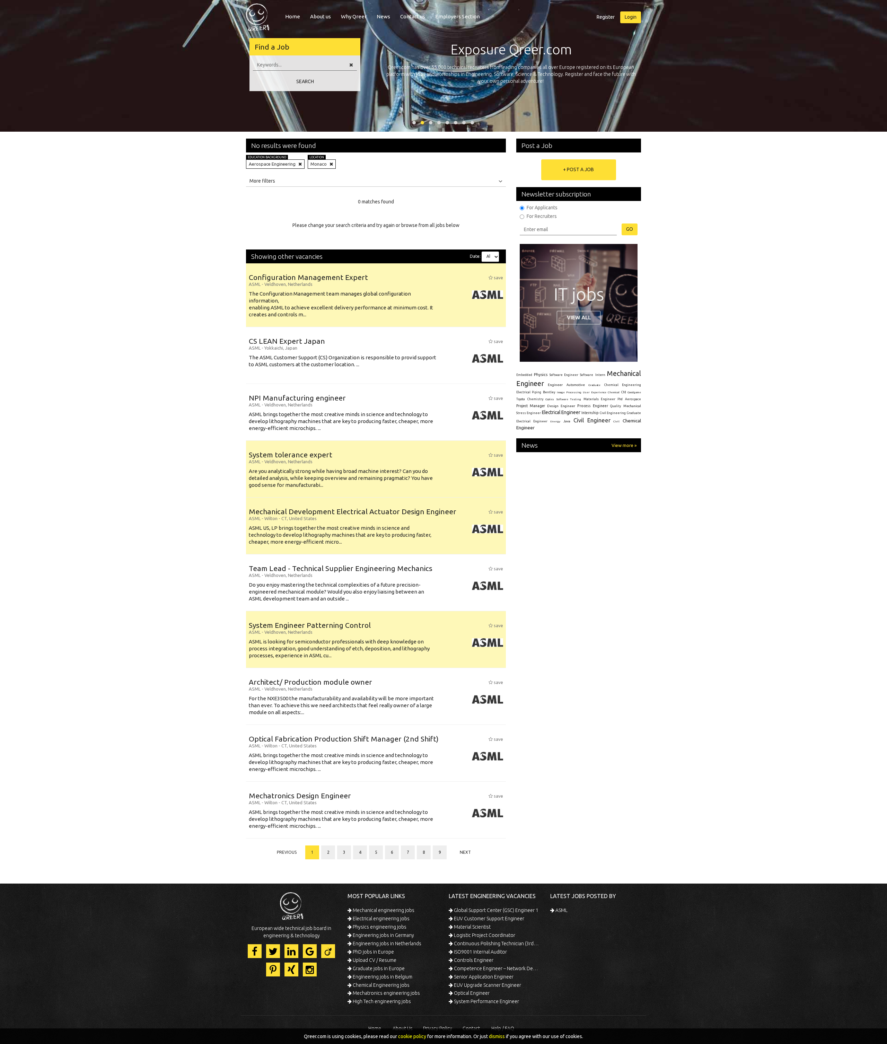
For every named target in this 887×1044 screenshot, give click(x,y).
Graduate (594, 385)
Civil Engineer (592, 420)
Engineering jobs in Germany (383, 935)
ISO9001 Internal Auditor (480, 952)
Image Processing (569, 392)
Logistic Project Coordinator (484, 935)
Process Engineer (592, 406)
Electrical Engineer (561, 412)
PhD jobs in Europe (373, 952)
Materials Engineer (599, 399)
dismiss (497, 1036)
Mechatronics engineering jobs (386, 993)
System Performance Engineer (486, 1001)
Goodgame (634, 392)
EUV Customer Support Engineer (488, 918)
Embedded (524, 375)
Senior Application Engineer (483, 977)
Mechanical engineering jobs (383, 910)
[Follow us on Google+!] (310, 951)
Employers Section (457, 16)
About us (320, 16)
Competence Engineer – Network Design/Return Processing (496, 968)
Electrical (523, 392)
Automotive (576, 385)
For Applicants (542, 207)
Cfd (623, 392)
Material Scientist (472, 927)
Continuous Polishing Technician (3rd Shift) (496, 943)
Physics (540, 374)
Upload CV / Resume (374, 960)
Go (629, 229)
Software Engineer (564, 375)
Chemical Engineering (622, 385)
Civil (616, 421)
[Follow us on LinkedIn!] (291, 951)
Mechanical (632, 406)
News (383, 16)
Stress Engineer (528, 413)
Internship (590, 413)
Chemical (614, 392)
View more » (624, 445)
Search (305, 81)
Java (566, 421)
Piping (536, 392)
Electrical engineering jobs (381, 918)
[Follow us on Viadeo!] (328, 951)
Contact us (412, 16)
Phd (620, 399)
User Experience (594, 392)
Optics (549, 399)
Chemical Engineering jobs (381, 985)
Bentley (549, 392)
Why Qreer (354, 16)
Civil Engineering (613, 413)
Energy (555, 421)
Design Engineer (561, 406)
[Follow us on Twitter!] (273, 951)
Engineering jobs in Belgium (382, 977)
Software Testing (568, 399)
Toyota (520, 399)
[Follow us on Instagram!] (310, 969)
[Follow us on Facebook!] (255, 951)
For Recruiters (542, 216)
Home (292, 16)
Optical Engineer (471, 993)
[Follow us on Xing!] (291, 969)
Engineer (555, 385)
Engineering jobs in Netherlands (386, 943)
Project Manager (530, 406)
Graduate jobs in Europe (378, 968)
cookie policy (412, 1036)
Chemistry (535, 399)
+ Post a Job (578, 169)
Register (606, 17)
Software (586, 375)
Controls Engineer (473, 960)
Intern (600, 375)
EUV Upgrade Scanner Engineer (487, 985)
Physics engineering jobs (379, 927)
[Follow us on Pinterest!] (273, 969)
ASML (561, 910)
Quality (615, 406)
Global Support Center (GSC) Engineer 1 (495, 910)
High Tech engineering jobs (381, 1001)
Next (465, 852)
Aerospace (633, 399)
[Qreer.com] (257, 15)
